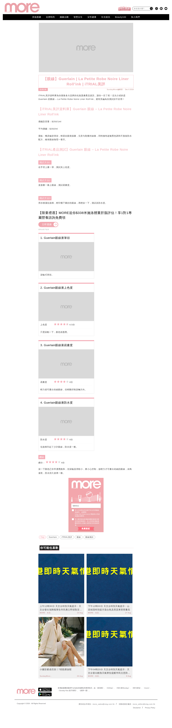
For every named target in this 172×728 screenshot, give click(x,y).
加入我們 (135, 17)
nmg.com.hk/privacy (82, 514)
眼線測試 (89, 537)
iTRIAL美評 (67, 537)
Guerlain (53, 537)
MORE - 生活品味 (46, 613)
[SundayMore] (22, 8)
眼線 (79, 537)
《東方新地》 (136, 688)
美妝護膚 (36, 17)
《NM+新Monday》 (123, 688)
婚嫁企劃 (64, 17)
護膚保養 (43, 89)
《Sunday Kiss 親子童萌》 (67, 690)
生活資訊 (105, 17)
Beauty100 (120, 17)
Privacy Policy (150, 708)
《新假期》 (100, 688)
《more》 (146, 688)
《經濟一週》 (84, 690)
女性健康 (91, 17)
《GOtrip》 (110, 688)
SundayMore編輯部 (115, 89)
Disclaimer (137, 708)
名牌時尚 (50, 17)
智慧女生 (78, 17)
